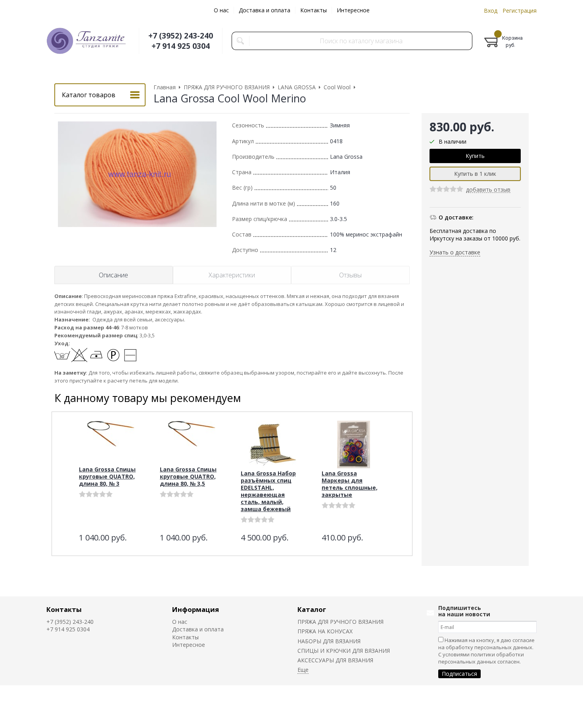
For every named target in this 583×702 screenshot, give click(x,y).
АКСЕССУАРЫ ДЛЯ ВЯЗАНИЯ (335, 660)
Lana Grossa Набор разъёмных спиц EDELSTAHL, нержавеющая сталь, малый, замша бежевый (268, 491)
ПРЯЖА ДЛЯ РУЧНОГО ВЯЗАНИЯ (340, 621)
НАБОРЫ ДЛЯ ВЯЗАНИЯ (329, 641)
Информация (195, 609)
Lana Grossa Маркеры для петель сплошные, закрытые (350, 483)
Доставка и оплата (264, 10)
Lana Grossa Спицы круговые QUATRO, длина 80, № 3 (107, 476)
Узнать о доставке (455, 252)
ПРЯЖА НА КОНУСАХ (325, 631)
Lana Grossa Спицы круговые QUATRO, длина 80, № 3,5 (188, 476)
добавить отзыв (488, 190)
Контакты (313, 10)
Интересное (353, 10)
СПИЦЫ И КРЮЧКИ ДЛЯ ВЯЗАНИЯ (343, 650)
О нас (221, 10)
